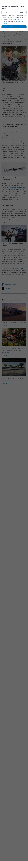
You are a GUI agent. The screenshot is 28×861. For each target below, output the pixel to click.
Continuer (14, 27)
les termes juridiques (17, 19)
